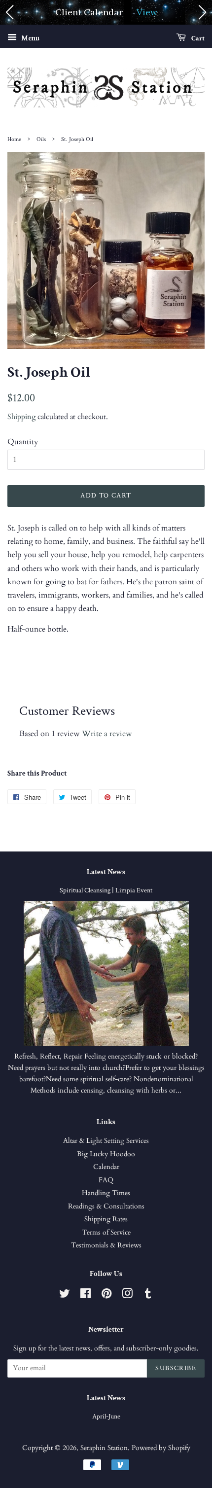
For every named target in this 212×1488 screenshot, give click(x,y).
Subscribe (175, 1368)
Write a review (107, 733)
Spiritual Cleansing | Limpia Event (106, 890)
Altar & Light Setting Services (106, 1140)
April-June (106, 1416)
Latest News (106, 872)
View (147, 12)
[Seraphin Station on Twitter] (64, 1295)
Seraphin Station (104, 1448)
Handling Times (106, 1193)
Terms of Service (106, 1232)
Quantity (22, 441)
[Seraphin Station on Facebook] (85, 1295)
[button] (9, 12)
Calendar (106, 1167)
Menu (29, 38)
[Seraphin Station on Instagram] (127, 1295)
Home (14, 139)
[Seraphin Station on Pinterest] (106, 1295)
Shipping (21, 417)
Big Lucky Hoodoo (106, 1154)
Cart (197, 38)
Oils (41, 139)
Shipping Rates (106, 1219)
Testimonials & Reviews (106, 1245)
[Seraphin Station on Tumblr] (147, 1295)
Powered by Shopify (161, 1448)
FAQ (106, 1180)
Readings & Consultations (106, 1206)
